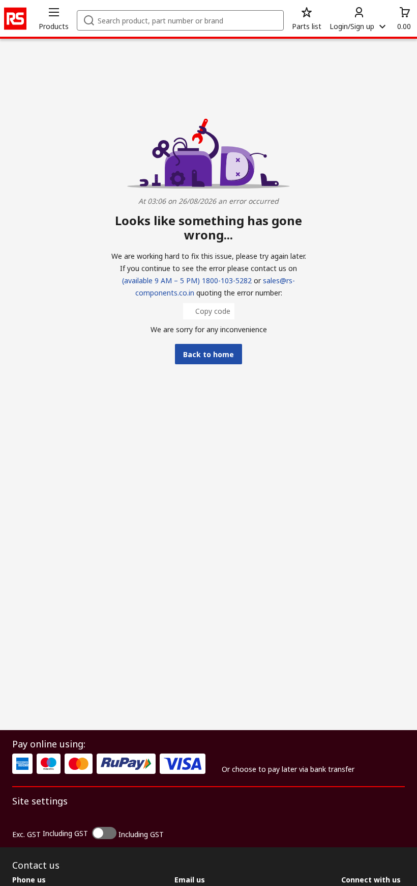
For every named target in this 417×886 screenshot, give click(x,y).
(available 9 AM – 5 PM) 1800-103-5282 (187, 280)
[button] (54, 18)
